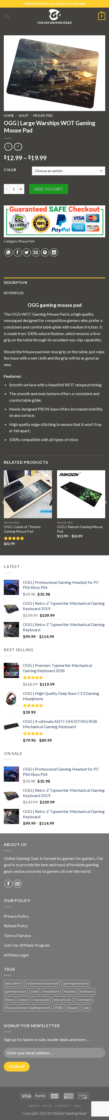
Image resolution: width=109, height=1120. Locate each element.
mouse (24, 1000)
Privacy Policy (16, 916)
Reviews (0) (13, 293)
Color (10, 170)
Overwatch (84, 1000)
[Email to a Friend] (36, 252)
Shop (23, 116)
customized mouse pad (42, 983)
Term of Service (17, 935)
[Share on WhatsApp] (8, 252)
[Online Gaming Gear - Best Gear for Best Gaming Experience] (54, 16)
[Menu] (7, 16)
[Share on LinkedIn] (54, 252)
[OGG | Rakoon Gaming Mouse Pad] (81, 494)
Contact (63, 1106)
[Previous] (3, 512)
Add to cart (48, 188)
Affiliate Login (16, 954)
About (34, 1106)
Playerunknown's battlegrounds (27, 1008)
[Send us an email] (17, 884)
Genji (34, 991)
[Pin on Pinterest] (45, 252)
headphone (51, 991)
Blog (47, 1106)
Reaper (73, 1008)
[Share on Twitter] (27, 252)
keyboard (87, 991)
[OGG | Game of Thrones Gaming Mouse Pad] (28, 494)
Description (15, 283)
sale (86, 1008)
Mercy (9, 1000)
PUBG (59, 1008)
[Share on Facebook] (17, 252)
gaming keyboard (75, 983)
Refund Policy (16, 925)
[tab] (54, 283)
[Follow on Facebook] (8, 884)
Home (9, 116)
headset (69, 991)
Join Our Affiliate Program (27, 945)
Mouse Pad (43, 116)
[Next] (105, 512)
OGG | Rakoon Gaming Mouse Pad (80, 529)
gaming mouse (15, 991)
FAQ (77, 1106)
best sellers (13, 983)
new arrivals (62, 1000)
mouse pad (41, 1000)
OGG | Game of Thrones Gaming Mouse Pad (22, 529)
